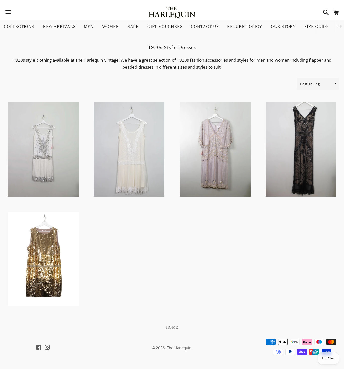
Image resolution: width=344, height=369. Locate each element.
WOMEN (110, 26)
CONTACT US (205, 26)
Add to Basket (43, 173)
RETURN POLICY (244, 26)
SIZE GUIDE (316, 26)
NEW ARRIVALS (59, 26)
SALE (133, 26)
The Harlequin (179, 347)
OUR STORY (283, 26)
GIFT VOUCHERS (164, 26)
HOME (172, 327)
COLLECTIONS (19, 26)
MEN (88, 26)
